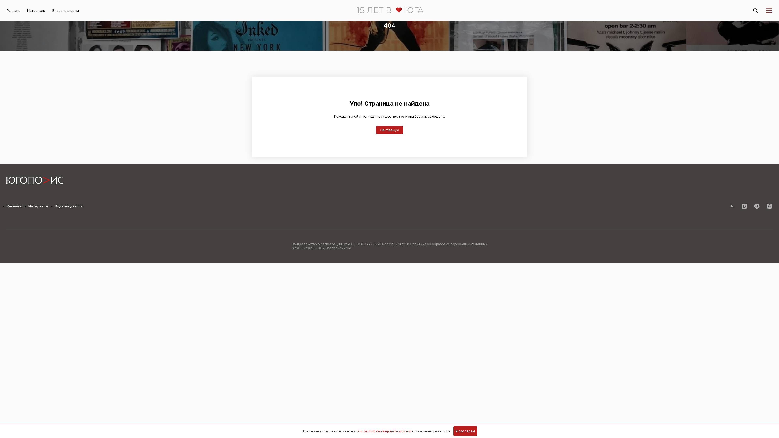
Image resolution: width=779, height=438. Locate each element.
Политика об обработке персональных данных (448, 244)
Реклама (13, 11)
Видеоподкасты (65, 11)
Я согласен (465, 431)
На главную (389, 130)
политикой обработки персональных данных (384, 431)
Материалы (36, 11)
